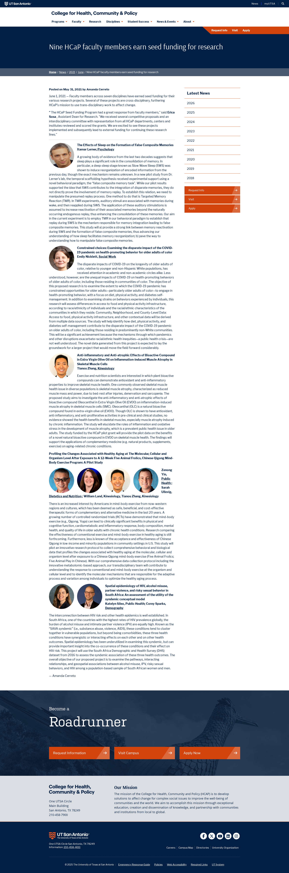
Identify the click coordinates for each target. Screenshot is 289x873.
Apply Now (192, 753)
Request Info (219, 30)
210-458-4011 (72, 847)
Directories (202, 847)
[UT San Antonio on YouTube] (220, 836)
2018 (190, 178)
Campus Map (185, 847)
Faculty (76, 21)
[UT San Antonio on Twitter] (211, 836)
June (81, 72)
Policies (158, 864)
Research (95, 21)
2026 (191, 103)
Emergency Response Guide (134, 864)
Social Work (107, 256)
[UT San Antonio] (18, 4)
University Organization (225, 847)
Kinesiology (106, 368)
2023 (191, 131)
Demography (114, 608)
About (187, 21)
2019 (190, 169)
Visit (235, 30)
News (255, 3)
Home (52, 72)
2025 (191, 112)
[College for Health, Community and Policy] (93, 12)
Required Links (199, 864)
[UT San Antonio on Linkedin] (228, 836)
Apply (246, 30)
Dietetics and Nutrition (65, 496)
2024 (191, 122)
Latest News (198, 93)
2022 (191, 140)
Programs (58, 21)
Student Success (138, 21)
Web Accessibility (177, 864)
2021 (72, 72)
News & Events (166, 21)
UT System (218, 864)
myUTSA (269, 3)
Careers (170, 847)
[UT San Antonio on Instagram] (236, 836)
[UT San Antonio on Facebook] (203, 836)
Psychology (106, 149)
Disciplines (113, 21)
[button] (282, 3)
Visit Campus (128, 753)
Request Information (69, 753)
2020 (191, 159)
